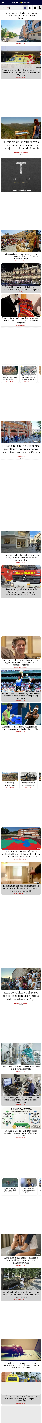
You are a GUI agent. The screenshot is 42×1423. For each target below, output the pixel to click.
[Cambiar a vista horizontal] (34, 7)
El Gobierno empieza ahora (21, 190)
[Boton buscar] (3, 7)
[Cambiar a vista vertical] (30, 7)
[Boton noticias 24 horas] (8, 8)
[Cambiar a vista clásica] (25, 7)
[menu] (2, 2)
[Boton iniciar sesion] (39, 7)
